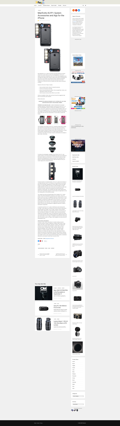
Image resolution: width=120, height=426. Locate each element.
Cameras (39, 5)
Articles (39, 10)
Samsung (74, 382)
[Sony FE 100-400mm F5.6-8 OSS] (43, 308)
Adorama (74, 159)
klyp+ (49, 248)
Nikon (73, 371)
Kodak (73, 367)
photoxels (40, 20)
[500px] (79, 10)
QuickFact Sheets (46, 5)
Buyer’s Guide (53, 5)
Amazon (74, 21)
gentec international (41, 248)
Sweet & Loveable (75, 161)
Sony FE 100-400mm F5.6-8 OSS (60, 306)
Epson (73, 363)
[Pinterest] (76, 10)
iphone (46, 248)
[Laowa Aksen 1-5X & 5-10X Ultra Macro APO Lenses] (43, 324)
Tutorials (59, 5)
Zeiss (73, 388)
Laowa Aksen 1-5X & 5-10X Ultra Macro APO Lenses (61, 323)
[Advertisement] (69, 2)
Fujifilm (73, 365)
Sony (58, 303)
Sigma (73, 384)
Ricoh (73, 380)
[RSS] (73, 10)
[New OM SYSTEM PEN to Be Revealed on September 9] (43, 293)
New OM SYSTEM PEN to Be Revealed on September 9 (61, 292)
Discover (64, 5)
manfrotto (52, 248)
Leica (73, 369)
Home (35, 5)
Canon (73, 361)
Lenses (55, 303)
